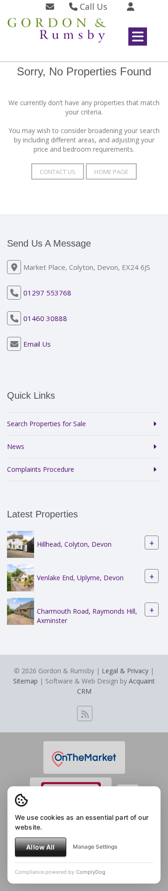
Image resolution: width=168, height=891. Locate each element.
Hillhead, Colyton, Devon (74, 544)
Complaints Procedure (40, 469)
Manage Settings (95, 846)
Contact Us (58, 171)
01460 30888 (45, 318)
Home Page (111, 171)
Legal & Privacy (125, 670)
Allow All (40, 847)
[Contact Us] (130, 6)
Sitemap (25, 681)
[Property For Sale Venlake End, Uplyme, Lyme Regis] (20, 577)
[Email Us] (50, 6)
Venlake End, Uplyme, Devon (80, 578)
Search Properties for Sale (46, 423)
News (15, 446)
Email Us (37, 343)
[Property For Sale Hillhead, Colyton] (20, 543)
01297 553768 (47, 292)
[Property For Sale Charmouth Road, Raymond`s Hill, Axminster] (20, 610)
